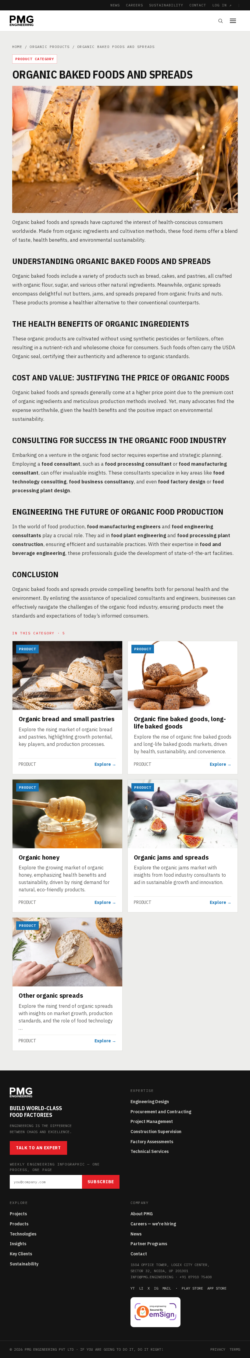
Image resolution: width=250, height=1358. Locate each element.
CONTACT (197, 5)
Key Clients (21, 1254)
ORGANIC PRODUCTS (50, 46)
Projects (18, 1214)
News (135, 1234)
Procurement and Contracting (160, 1111)
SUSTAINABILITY (166, 5)
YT (132, 1288)
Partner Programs (148, 1243)
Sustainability (24, 1264)
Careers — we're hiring (153, 1224)
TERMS (235, 1349)
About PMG (141, 1214)
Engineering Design (149, 1101)
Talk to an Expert (38, 1148)
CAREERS (134, 5)
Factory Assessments (151, 1141)
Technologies (23, 1234)
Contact (138, 1254)
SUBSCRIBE (101, 1181)
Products (19, 1224)
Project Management (151, 1121)
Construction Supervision (155, 1131)
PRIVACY (217, 1349)
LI (141, 1288)
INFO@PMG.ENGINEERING (151, 1277)
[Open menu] (235, 21)
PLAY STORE (192, 1288)
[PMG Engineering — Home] (22, 21)
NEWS (115, 5)
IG (156, 1288)
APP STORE (217, 1288)
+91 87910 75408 (196, 1277)
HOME (17, 46)
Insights (18, 1243)
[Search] (220, 21)
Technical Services (149, 1151)
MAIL (166, 1288)
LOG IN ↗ (222, 5)
